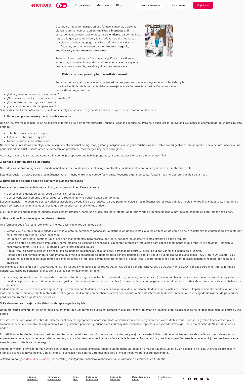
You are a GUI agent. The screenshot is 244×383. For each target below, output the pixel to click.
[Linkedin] (195, 379)
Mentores (103, 5)
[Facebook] (189, 379)
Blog (119, 5)
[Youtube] (201, 379)
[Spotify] (207, 379)
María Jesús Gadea (37, 359)
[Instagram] (183, 379)
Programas (82, 5)
